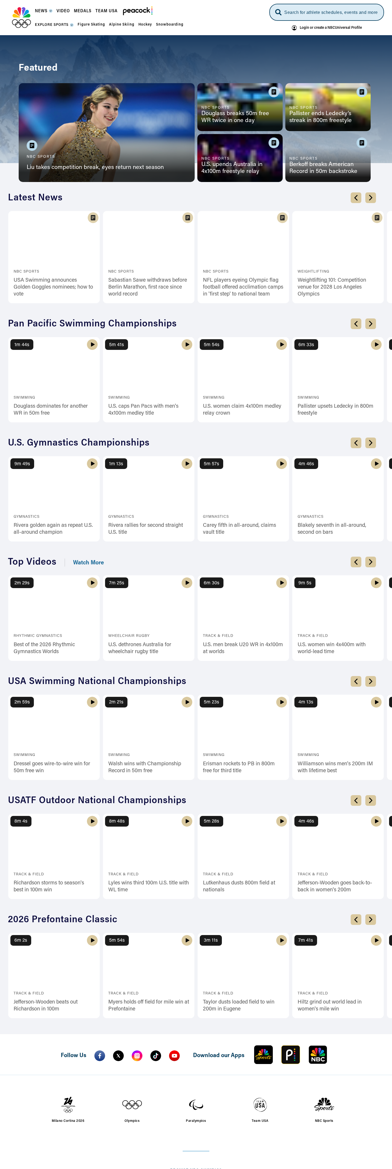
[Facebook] (99, 1055)
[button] (44, 13)
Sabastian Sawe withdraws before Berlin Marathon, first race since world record (147, 287)
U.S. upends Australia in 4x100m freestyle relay (231, 168)
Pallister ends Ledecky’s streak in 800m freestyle (320, 117)
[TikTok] (155, 1055)
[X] (118, 1055)
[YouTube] (174, 1055)
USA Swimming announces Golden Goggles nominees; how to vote (53, 287)
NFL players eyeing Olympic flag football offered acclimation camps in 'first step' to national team (243, 287)
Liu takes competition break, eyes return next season (95, 168)
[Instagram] (137, 1055)
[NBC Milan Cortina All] (21, 17)
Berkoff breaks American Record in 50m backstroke (323, 168)
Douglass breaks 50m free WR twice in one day (235, 117)
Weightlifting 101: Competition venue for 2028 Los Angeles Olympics (332, 287)
